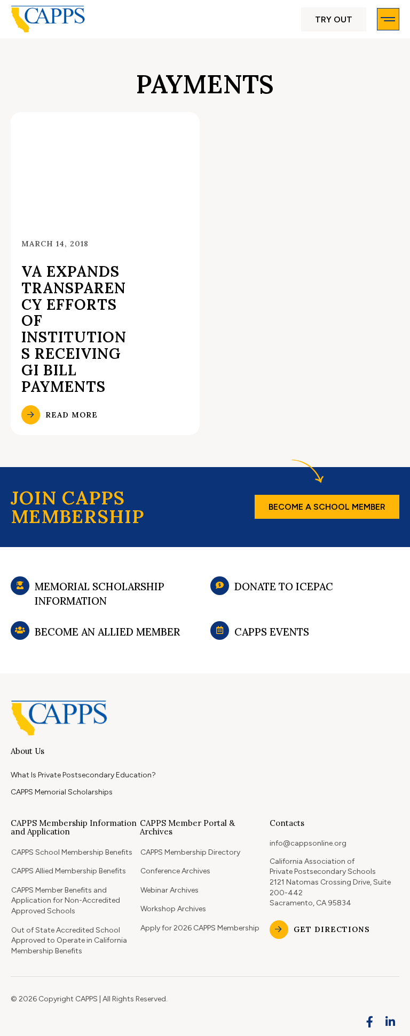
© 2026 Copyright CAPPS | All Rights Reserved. (89, 998)
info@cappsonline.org (308, 843)
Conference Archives (175, 871)
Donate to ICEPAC (283, 586)
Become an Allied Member (107, 631)
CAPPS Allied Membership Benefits (68, 871)
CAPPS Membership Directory (190, 852)
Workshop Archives (173, 908)
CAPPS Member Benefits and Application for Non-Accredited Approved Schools (65, 900)
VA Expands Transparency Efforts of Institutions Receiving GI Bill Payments (74, 329)
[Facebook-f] (370, 1022)
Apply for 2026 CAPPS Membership (199, 928)
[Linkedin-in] (390, 1022)
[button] (333, 19)
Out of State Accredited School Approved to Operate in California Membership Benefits (69, 940)
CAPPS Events (271, 631)
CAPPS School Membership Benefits (71, 852)
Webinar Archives (169, 890)
